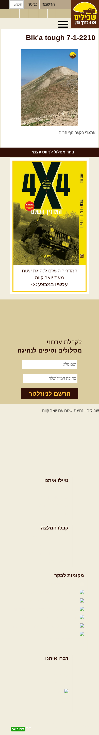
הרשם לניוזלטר (50, 393)
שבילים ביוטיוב (40, 601)
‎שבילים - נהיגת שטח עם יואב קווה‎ (70, 410)
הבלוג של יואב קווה (30, 609)
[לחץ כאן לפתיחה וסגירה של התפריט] (64, 24)
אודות (63, 667)
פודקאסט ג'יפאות (34, 618)
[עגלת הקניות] (52, 13)
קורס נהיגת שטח (54, 514)
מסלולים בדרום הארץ (49, 553)
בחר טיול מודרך (54, 497)
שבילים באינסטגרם (28, 626)
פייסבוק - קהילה (38, 592)
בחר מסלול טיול (54, 489)
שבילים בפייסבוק (63, 584)
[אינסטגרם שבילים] (34, 13)
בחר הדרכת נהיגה (52, 505)
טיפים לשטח (57, 561)
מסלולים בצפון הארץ (50, 537)
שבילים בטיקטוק (64, 639)
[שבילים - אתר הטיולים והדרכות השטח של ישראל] (85, 14)
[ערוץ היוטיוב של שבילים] (43, 13)
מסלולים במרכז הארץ (49, 545)
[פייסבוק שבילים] (25, 13)
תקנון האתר (58, 683)
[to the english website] (5, 13)
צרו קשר (61, 675)
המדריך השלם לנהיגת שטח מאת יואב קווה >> (49, 277)
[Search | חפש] (4, 4)
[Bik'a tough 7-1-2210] (49, 87)
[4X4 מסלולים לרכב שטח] (49, 213)
